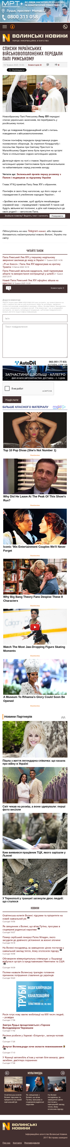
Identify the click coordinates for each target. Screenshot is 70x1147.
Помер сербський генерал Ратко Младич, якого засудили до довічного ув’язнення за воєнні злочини (31, 938)
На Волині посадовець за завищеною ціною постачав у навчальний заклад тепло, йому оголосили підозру (33, 949)
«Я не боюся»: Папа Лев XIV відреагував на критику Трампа (31, 265)
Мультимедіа (35, 1073)
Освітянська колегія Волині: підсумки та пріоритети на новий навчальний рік (33, 917)
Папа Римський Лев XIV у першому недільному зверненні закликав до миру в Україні (29, 258)
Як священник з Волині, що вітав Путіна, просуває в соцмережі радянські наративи (31, 927)
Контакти (17, 1142)
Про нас (6, 1142)
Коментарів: (34, 64)
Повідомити (57, 215)
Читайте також (35, 251)
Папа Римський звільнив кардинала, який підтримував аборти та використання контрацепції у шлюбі (33, 272)
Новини (35, 908)
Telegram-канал (37, 231)
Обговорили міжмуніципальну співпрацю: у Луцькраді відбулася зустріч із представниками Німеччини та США (33, 960)
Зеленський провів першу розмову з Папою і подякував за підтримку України (32, 175)
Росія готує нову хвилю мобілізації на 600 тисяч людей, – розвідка (33, 1016)
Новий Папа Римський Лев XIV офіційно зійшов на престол (30, 281)
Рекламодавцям (32, 1142)
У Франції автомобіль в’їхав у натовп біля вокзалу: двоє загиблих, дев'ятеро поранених (33, 1058)
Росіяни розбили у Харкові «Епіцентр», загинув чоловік (33, 1035)
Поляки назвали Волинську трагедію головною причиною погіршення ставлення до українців (28, 973)
